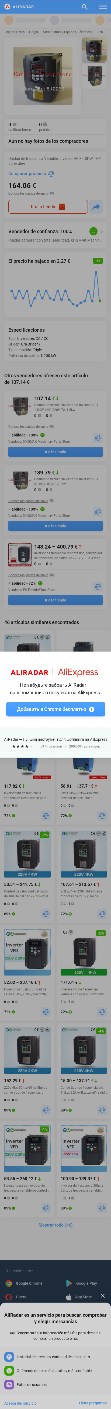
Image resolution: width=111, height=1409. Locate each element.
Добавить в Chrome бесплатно (51, 709)
